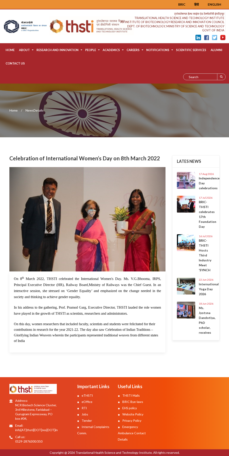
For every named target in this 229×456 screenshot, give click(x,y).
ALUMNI (216, 50)
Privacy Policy (131, 420)
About (24, 50)
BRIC (181, 4)
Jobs (84, 414)
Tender (86, 420)
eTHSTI (87, 395)
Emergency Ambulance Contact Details (132, 433)
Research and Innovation (57, 50)
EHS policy (129, 408)
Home (10, 50)
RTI (84, 408)
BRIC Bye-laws (132, 402)
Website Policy (132, 414)
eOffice (86, 402)
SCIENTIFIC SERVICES (191, 50)
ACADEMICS (111, 50)
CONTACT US (15, 63)
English (214, 4)
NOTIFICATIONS (157, 50)
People (90, 50)
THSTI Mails (131, 395)
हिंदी (196, 4)
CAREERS (133, 50)
